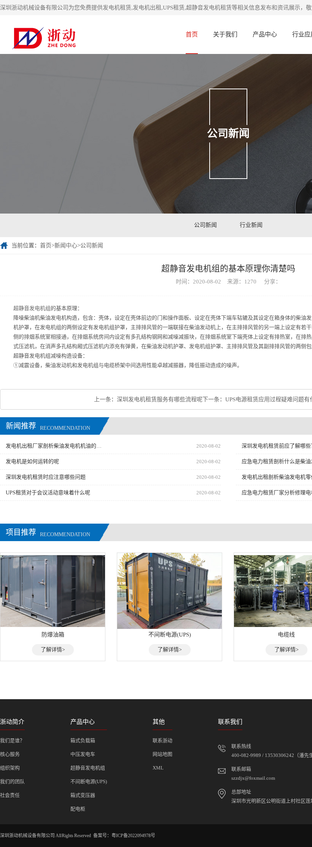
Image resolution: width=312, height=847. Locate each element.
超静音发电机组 (87, 768)
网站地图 (162, 754)
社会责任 (10, 795)
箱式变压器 (82, 795)
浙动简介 (12, 722)
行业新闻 (251, 225)
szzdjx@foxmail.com (253, 778)
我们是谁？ (12, 740)
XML (158, 768)
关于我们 (225, 34)
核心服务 (10, 754)
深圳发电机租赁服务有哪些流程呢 (159, 399)
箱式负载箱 (82, 740)
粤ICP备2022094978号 (133, 835)
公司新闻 (205, 225)
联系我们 (230, 722)
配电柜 (77, 809)
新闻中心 (65, 245)
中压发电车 (82, 754)
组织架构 (10, 768)
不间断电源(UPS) (88, 781)
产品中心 (265, 34)
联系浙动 (162, 740)
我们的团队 (12, 781)
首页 (192, 34)
